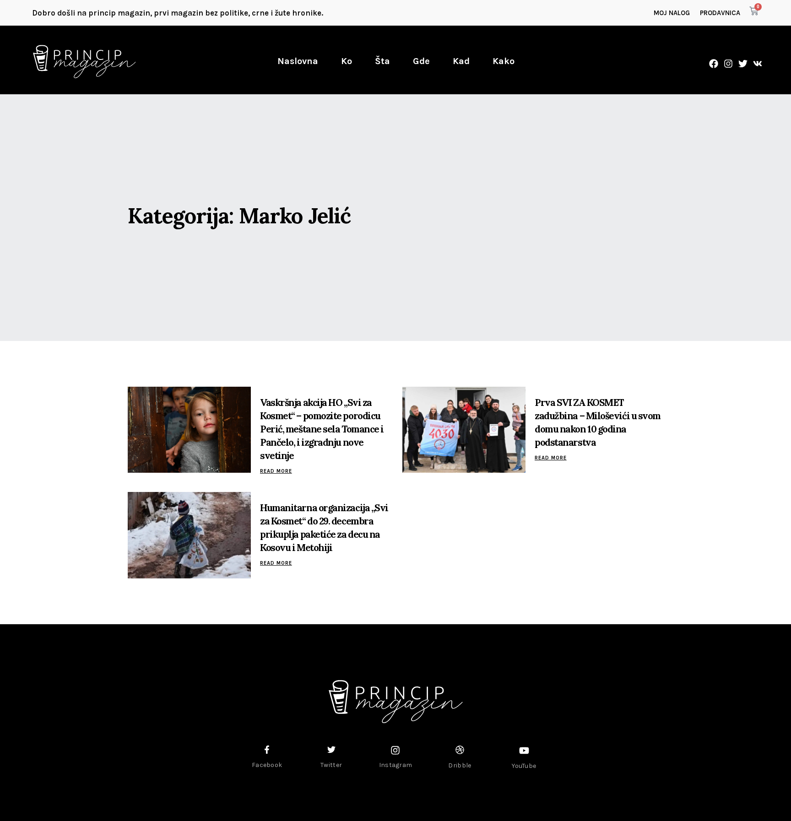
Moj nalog (672, 13)
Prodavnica (720, 13)
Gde (421, 61)
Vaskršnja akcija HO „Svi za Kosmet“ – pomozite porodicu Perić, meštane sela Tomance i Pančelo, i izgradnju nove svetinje (322, 429)
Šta (382, 61)
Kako (504, 61)
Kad (461, 61)
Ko (346, 61)
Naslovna (297, 61)
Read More (276, 471)
